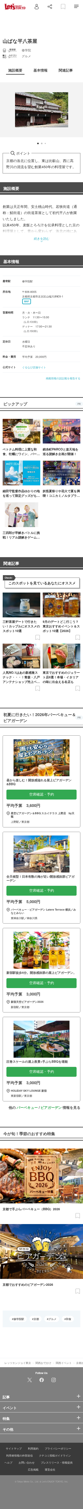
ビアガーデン (51, 1107)
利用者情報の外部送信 (19, 1455)
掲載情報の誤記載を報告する (63, 378)
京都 (36, 1319)
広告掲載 (33, 1469)
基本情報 (11, 261)
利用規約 (33, 1448)
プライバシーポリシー (58, 1448)
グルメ (52, 1319)
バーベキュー (27, 1107)
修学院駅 (19, 1319)
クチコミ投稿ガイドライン (55, 1455)
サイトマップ (14, 1448)
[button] (38, 143)
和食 (68, 1319)
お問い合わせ (27, 1462)
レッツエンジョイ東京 (17, 1363)
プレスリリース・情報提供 (57, 1462)
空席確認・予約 (41, 794)
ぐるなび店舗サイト (34, 367)
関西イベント (64, 1363)
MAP (26, 301)
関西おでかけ (43, 1363)
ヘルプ (8, 1462)
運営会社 (50, 1469)
